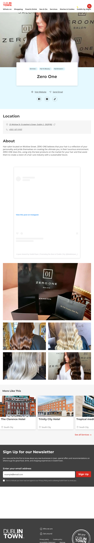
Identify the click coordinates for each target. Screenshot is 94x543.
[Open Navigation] (89, 6)
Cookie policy (57, 539)
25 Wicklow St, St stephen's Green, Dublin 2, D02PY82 (30, 124)
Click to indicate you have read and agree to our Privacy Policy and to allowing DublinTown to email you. (41, 481)
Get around (47, 534)
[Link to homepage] (7, 4)
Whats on (7, 9)
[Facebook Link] (39, 100)
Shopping (18, 9)
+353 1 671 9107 (15, 129)
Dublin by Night (84, 9)
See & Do (43, 9)
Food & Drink (31, 9)
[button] (47, 291)
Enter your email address (17, 468)
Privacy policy (44, 539)
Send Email (58, 92)
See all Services (82, 435)
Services (53, 9)
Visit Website (40, 92)
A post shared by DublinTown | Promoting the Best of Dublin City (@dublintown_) (47, 254)
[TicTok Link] (54, 100)
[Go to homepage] (14, 534)
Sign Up (83, 474)
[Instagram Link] (47, 100)
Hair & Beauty (45, 69)
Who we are (48, 529)
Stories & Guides (67, 9)
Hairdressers (58, 69)
